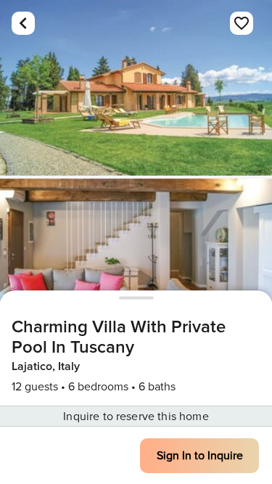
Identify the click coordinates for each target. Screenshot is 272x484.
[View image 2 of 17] (136, 266)
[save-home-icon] (241, 23)
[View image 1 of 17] (136, 88)
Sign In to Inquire (200, 455)
